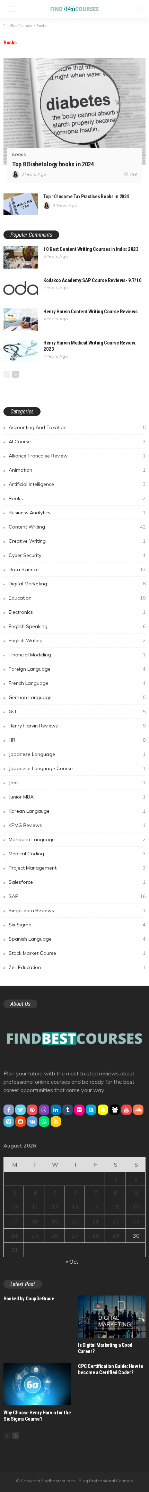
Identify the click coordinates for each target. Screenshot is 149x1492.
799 (133, 174)
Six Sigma (77, 925)
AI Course (77, 441)
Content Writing (77, 527)
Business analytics (77, 512)
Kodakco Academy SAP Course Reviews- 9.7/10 (92, 280)
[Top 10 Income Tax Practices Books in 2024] (20, 204)
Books (19, 155)
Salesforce (77, 882)
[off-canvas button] (11, 9)
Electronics (77, 612)
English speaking (77, 626)
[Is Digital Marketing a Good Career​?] (112, 1316)
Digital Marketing (77, 584)
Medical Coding (77, 853)
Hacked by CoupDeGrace (28, 1298)
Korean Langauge (77, 811)
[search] (139, 9)
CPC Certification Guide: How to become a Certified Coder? (110, 1369)
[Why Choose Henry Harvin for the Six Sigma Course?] (37, 1384)
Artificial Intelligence (77, 484)
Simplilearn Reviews (77, 910)
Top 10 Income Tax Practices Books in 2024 (86, 196)
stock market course (77, 953)
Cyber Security (77, 555)
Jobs (77, 782)
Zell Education (77, 967)
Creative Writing (77, 541)
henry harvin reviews (77, 726)
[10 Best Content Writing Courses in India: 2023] (20, 257)
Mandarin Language (77, 839)
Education (77, 598)
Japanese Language (77, 754)
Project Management (77, 868)
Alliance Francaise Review (77, 456)
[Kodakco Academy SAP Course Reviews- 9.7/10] (20, 288)
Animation (77, 470)
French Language (77, 683)
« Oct (71, 1261)
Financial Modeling (77, 655)
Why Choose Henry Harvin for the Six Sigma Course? (37, 1416)
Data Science (77, 569)
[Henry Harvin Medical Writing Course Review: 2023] (20, 351)
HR (77, 740)
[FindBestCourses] (74, 8)
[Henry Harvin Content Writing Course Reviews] (20, 319)
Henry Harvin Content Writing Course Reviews (90, 311)
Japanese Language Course (77, 768)
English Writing (77, 640)
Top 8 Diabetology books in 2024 (53, 164)
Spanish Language (77, 939)
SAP (77, 896)
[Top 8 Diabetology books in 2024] (74, 111)
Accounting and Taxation (77, 427)
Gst (77, 711)
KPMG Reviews (77, 825)
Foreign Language (77, 669)
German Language (77, 697)
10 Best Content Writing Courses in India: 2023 (90, 249)
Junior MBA (77, 797)
